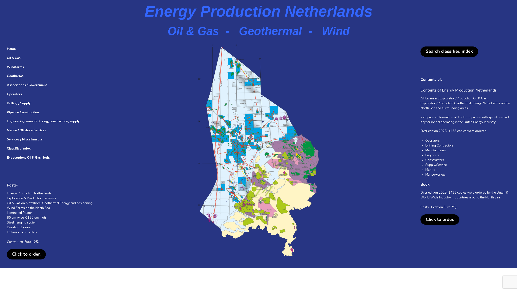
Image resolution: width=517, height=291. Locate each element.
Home (11, 49)
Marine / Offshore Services (26, 130)
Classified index (19, 148)
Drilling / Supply (18, 103)
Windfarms (15, 67)
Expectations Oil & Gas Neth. (28, 157)
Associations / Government (27, 85)
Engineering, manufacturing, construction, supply (43, 121)
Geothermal (15, 76)
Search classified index (449, 51)
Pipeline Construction (23, 112)
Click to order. (26, 254)
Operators (14, 94)
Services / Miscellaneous (25, 139)
